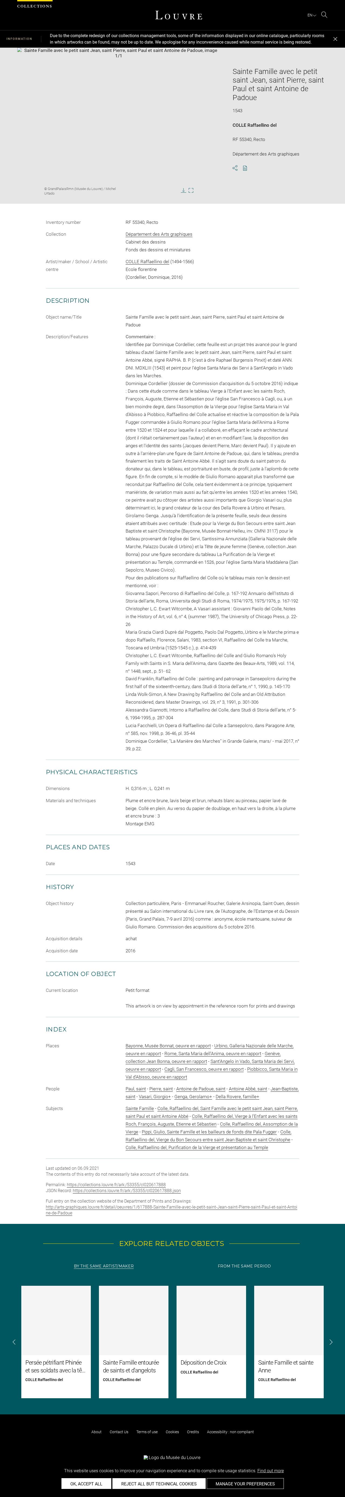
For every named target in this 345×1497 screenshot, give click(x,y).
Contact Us (119, 1432)
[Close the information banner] (335, 39)
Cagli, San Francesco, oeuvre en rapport (204, 1069)
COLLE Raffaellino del (255, 125)
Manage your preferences (245, 1484)
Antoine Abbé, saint (248, 1088)
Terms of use (147, 1432)
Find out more (270, 1470)
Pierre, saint (161, 1088)
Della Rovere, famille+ (237, 1096)
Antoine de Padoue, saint (200, 1088)
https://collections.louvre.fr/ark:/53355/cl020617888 (116, 1184)
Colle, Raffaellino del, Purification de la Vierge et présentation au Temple (197, 1147)
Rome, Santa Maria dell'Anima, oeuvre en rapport (212, 1053)
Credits (193, 1432)
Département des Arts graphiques (159, 234)
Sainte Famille (140, 1108)
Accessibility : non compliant (230, 1432)
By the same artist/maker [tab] (104, 1266)
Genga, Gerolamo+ (193, 1096)
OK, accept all (86, 1484)
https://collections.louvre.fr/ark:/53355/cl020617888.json (127, 1190)
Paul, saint (136, 1088)
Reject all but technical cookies (159, 1484)
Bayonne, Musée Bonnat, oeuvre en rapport (168, 1045)
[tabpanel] (172, 1342)
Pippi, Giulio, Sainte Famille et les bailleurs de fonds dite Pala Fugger (209, 1132)
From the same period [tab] (244, 1266)
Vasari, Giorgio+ (155, 1096)
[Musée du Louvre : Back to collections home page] (179, 15)
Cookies (172, 1432)
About (96, 1432)
